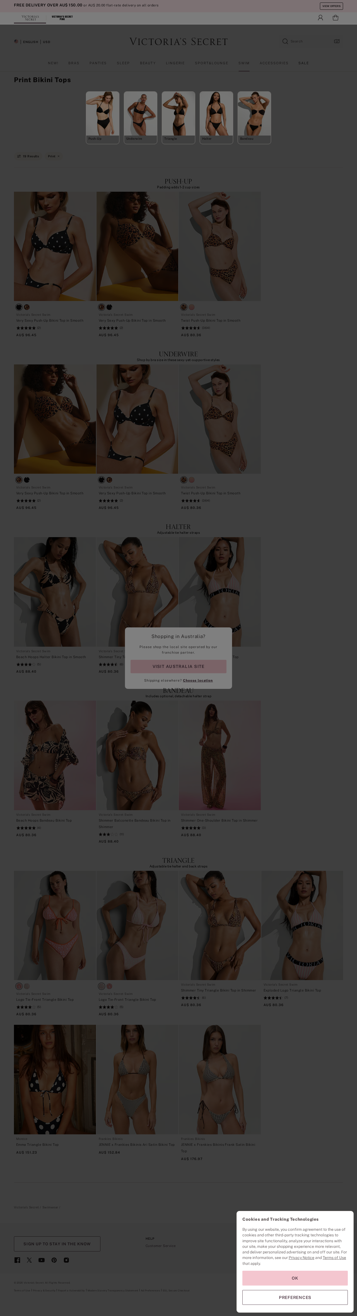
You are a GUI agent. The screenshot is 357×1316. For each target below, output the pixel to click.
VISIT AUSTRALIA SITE (178, 666)
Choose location (198, 680)
